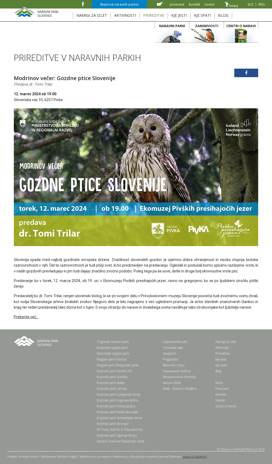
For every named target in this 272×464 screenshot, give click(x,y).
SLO (250, 4)
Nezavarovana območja (179, 377)
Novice (220, 400)
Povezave (222, 388)
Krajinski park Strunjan (113, 423)
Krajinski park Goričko (112, 377)
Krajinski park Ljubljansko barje (119, 394)
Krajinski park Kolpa (110, 382)
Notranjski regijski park (113, 353)
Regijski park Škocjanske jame (118, 365)
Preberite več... (26, 317)
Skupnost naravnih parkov (119, 4)
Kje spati (221, 365)
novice (209, 4)
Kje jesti (221, 359)
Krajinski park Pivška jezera (116, 406)
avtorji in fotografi (195, 456)
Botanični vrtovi (174, 365)
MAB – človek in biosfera (180, 388)
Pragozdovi (170, 359)
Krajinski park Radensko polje (117, 412)
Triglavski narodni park (113, 341)
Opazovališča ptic (175, 341)
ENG (261, 4)
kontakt (194, 4)
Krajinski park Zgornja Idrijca (117, 435)
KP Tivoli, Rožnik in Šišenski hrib (119, 429)
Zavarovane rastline (177, 371)
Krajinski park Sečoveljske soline (119, 418)
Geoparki (169, 353)
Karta (219, 382)
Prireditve (222, 353)
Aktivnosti (222, 347)
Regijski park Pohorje (111, 359)
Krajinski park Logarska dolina (117, 400)
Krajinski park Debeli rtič (114, 371)
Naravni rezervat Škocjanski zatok (120, 441)
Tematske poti (173, 347)
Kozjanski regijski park (112, 347)
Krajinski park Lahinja (112, 388)
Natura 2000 (172, 382)
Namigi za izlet (225, 341)
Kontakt (220, 394)
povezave (177, 4)
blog (223, 15)
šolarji (233, 5)
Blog (218, 371)
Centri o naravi (225, 406)
